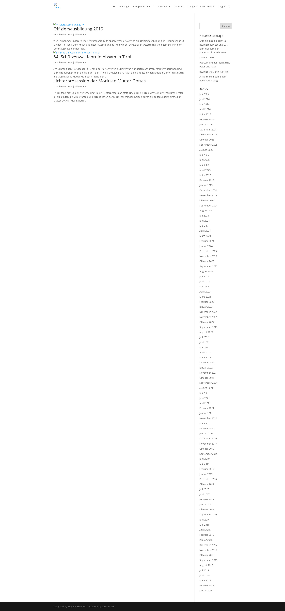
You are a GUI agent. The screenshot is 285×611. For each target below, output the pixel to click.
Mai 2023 (204, 286)
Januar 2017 (206, 504)
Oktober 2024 (206, 200)
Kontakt (179, 6)
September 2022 (208, 327)
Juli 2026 (204, 94)
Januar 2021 (206, 413)
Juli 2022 (204, 337)
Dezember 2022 (208, 311)
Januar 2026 (206, 124)
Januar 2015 (206, 590)
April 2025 (205, 170)
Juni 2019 (204, 458)
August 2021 (206, 387)
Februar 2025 (206, 180)
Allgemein (80, 34)
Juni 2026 (204, 99)
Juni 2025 (204, 159)
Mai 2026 (204, 104)
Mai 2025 (204, 164)
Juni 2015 (204, 575)
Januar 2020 (206, 433)
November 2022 (208, 316)
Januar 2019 (206, 474)
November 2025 (208, 134)
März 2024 (205, 235)
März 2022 (205, 357)
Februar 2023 (206, 301)
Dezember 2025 (208, 129)
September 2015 (208, 560)
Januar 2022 (206, 367)
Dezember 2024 (208, 190)
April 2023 (205, 291)
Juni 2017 (204, 494)
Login (222, 6)
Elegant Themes (77, 606)
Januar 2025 (206, 185)
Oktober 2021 (206, 377)
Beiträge (124, 6)
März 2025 (205, 175)
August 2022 (206, 332)
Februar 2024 (206, 240)
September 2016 (208, 514)
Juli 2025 (204, 154)
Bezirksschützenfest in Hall (214, 71)
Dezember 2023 (208, 251)
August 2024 (206, 210)
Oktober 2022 (206, 322)
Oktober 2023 (206, 261)
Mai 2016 (204, 524)
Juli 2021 (204, 393)
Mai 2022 (204, 347)
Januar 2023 (206, 306)
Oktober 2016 (206, 509)
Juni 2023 (204, 281)
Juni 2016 (204, 519)
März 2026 (205, 114)
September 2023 (208, 266)
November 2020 (208, 418)
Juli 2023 (204, 276)
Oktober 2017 (206, 484)
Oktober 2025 (206, 139)
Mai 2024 (204, 225)
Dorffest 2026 (206, 57)
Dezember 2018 (208, 479)
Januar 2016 (206, 539)
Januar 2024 (206, 246)
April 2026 (205, 109)
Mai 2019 (204, 463)
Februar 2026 (206, 119)
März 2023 (205, 296)
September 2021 (208, 382)
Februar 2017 (206, 499)
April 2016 (205, 529)
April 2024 (205, 230)
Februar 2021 (206, 408)
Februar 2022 (206, 362)
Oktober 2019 (206, 448)
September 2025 (208, 144)
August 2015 (206, 565)
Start (112, 6)
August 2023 (206, 271)
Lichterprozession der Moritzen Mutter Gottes (99, 81)
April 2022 (205, 352)
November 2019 (208, 443)
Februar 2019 (206, 469)
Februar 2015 (206, 585)
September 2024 (208, 205)
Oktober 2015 (206, 555)
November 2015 (208, 550)
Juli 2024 (204, 215)
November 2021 (208, 372)
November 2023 (208, 256)
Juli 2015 (204, 570)
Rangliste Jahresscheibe (201, 6)
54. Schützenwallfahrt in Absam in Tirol (92, 57)
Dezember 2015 (208, 545)
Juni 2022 (204, 342)
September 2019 (208, 453)
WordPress (108, 606)
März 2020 (205, 423)
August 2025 (206, 149)
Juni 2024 (204, 220)
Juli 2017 (204, 489)
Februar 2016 (206, 534)
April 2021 (205, 403)
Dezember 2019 (208, 438)
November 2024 (208, 195)
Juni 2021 (204, 398)
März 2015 (205, 580)
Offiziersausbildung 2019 (78, 29)
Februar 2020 (206, 428)
